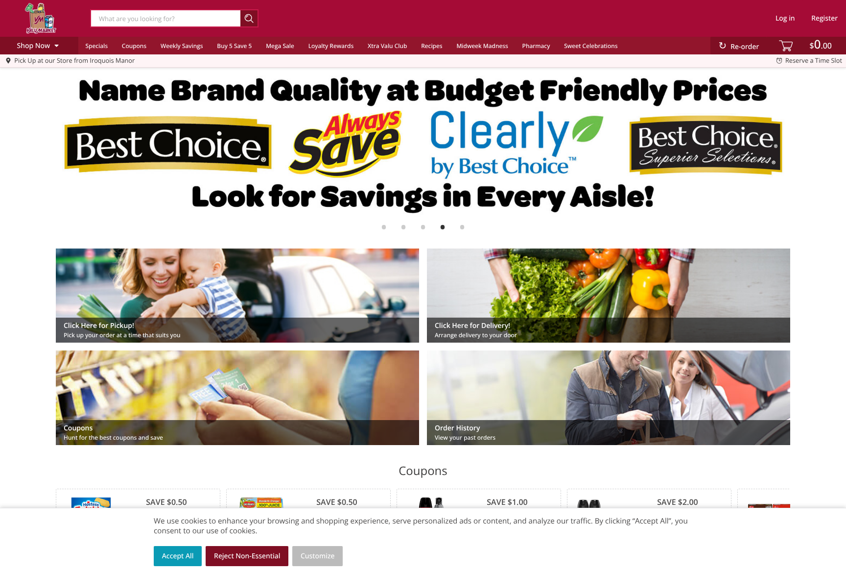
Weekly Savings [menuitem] (182, 46)
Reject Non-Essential (247, 556)
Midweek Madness (482, 46)
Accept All (178, 556)
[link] (423, 143)
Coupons (134, 46)
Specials (96, 46)
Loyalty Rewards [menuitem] (331, 46)
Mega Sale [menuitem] (280, 46)
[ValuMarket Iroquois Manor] (40, 18)
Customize (318, 556)
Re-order (744, 46)
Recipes (431, 46)
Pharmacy (536, 46)
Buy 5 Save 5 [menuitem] (234, 46)
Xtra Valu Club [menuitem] (387, 46)
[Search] (249, 18)
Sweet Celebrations (590, 46)
